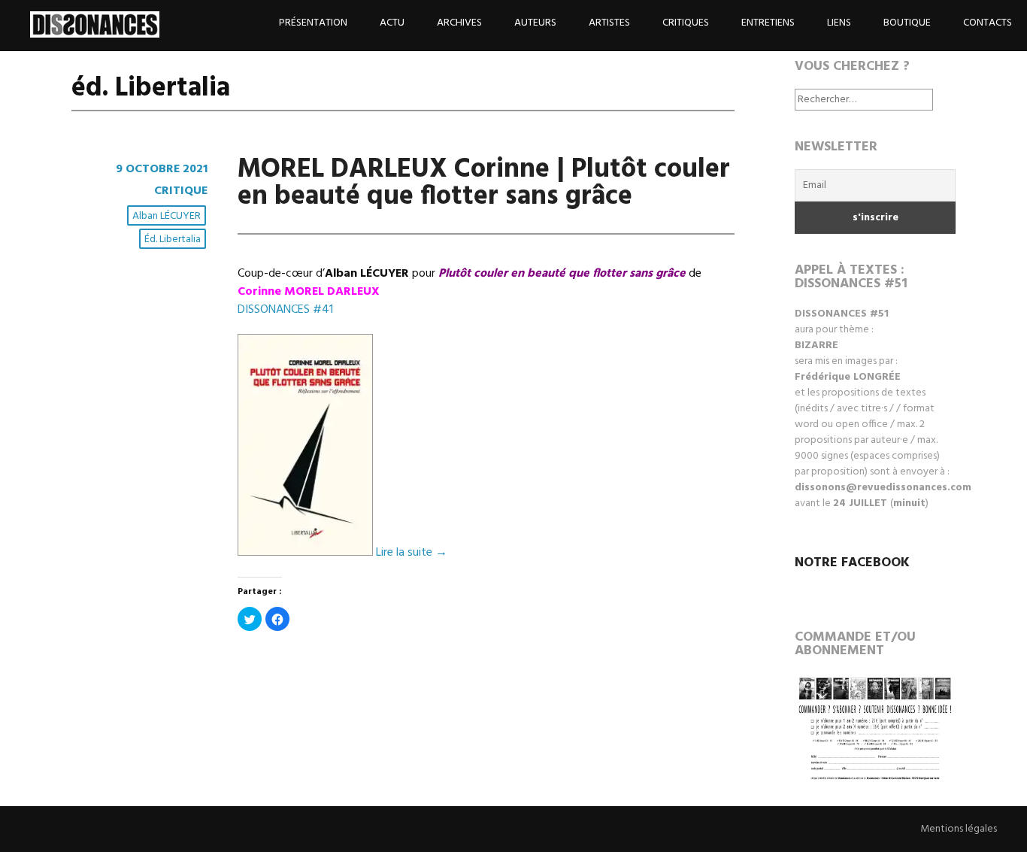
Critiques (685, 23)
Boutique (907, 23)
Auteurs (535, 23)
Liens (839, 23)
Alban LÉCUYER (166, 216)
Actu (392, 23)
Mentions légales (958, 829)
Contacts (987, 23)
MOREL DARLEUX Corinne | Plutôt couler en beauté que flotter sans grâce (484, 183)
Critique (181, 191)
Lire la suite (411, 552)
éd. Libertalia (172, 239)
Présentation (313, 23)
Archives (459, 23)
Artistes (609, 23)
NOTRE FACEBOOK (852, 563)
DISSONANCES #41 (285, 310)
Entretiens (768, 23)
